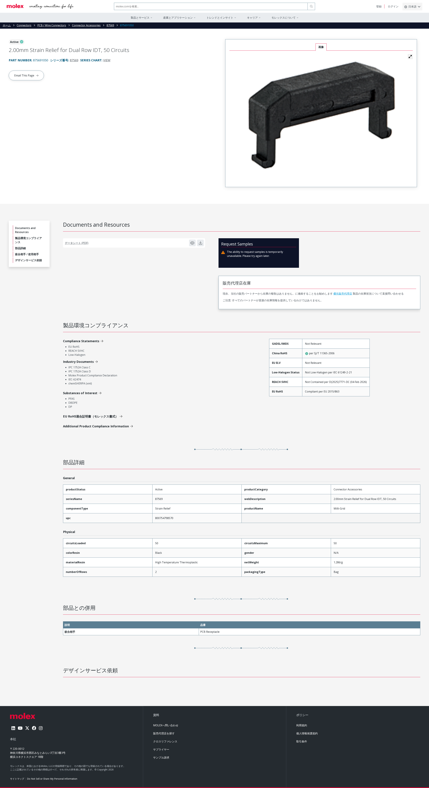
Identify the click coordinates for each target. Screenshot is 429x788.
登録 (379, 6)
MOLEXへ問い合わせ (165, 725)
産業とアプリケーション (178, 17)
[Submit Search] (311, 6)
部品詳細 (20, 248)
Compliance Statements (81, 341)
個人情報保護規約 (307, 733)
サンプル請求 (161, 757)
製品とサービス (140, 17)
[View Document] (192, 243)
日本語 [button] (412, 6)
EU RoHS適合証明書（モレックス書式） (90, 416)
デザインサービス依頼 (28, 260)
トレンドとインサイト (219, 17)
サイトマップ (17, 778)
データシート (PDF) (76, 243)
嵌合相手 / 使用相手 (27, 254)
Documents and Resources (25, 230)
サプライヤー (161, 749)
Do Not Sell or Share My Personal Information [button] (52, 778)
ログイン (393, 6)
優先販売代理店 (342, 293)
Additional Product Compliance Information (96, 426)
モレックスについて (283, 17)
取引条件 (301, 741)
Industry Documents (78, 362)
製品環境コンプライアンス (28, 240)
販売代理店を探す (164, 733)
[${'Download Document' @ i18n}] (200, 243)
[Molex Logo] (40, 6)
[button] (410, 56)
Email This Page (24, 75)
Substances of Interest (80, 393)
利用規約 (301, 725)
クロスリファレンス (165, 741)
